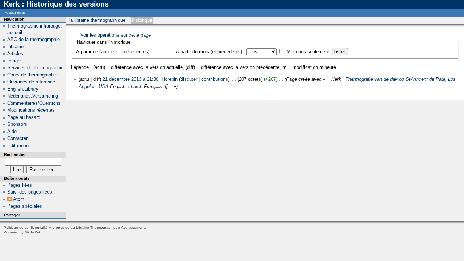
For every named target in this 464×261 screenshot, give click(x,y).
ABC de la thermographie (33, 39)
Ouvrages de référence (31, 81)
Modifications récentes (31, 110)
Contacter (17, 138)
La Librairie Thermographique (97, 20)
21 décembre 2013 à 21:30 (130, 79)
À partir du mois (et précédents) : (210, 51)
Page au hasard (23, 117)
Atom (18, 199)
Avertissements (133, 227)
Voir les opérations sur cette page (115, 35)
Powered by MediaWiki (22, 232)
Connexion (15, 13)
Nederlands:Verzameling (32, 96)
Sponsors (17, 124)
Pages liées (19, 185)
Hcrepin (170, 79)
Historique (142, 20)
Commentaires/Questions (34, 103)
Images (15, 60)
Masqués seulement (308, 51)
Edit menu (18, 145)
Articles (15, 53)
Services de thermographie (35, 67)
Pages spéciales (24, 206)
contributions (214, 79)
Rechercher (15, 154)
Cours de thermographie (32, 75)
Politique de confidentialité (26, 227)
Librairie (15, 46)
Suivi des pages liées (29, 192)
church (135, 86)
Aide (12, 131)
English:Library (22, 89)
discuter (189, 79)
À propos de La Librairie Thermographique (84, 227)
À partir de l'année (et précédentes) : (114, 51)
